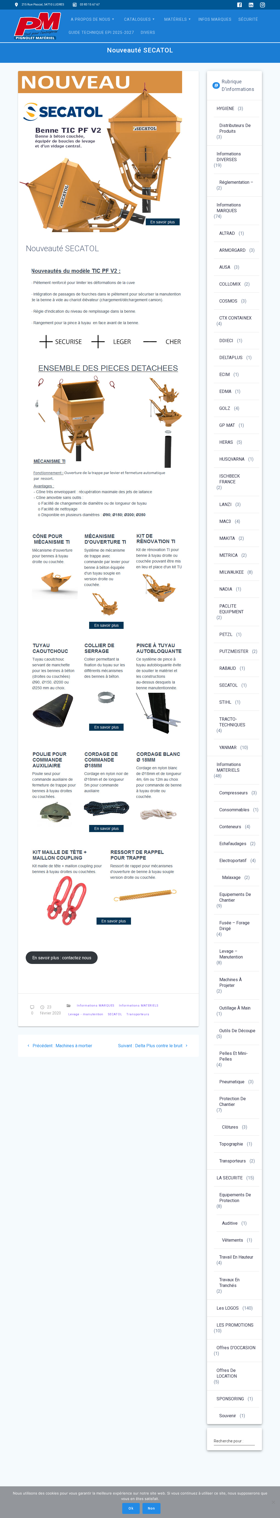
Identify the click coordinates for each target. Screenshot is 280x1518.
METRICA (228, 555)
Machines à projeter (230, 982)
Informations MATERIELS (138, 1005)
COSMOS (228, 301)
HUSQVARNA (231, 459)
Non (151, 1508)
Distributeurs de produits (235, 128)
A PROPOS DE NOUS (90, 19)
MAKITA (227, 538)
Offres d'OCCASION (236, 1347)
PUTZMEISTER (233, 651)
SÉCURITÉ (248, 19)
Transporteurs (137, 1014)
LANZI (225, 504)
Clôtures (230, 1127)
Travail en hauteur (236, 1257)
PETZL (225, 634)
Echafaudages (232, 843)
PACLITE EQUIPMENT (231, 608)
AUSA (224, 267)
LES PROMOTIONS (235, 1325)
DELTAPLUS (231, 357)
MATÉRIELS (175, 19)
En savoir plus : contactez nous (61, 957)
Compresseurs (233, 792)
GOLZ (224, 408)
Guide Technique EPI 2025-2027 (101, 32)
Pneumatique (231, 1081)
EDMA (225, 391)
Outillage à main (234, 1008)
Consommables (234, 809)
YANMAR (228, 747)
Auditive (230, 1223)
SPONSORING (230, 1398)
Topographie (231, 1144)
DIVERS (148, 32)
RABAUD (227, 668)
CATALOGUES (137, 19)
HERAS (226, 442)
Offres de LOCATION (227, 1373)
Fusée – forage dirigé (234, 925)
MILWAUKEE (231, 572)
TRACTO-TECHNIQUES (232, 722)
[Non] (273, 1502)
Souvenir (227, 1415)
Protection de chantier (232, 1101)
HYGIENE (225, 108)
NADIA (225, 589)
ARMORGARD (232, 250)
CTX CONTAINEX (235, 318)
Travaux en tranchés (229, 1282)
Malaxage (231, 877)
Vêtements (232, 1240)
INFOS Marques (215, 19)
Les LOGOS (228, 1308)
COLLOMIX (230, 284)
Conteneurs (230, 826)
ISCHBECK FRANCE (229, 479)
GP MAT (227, 425)
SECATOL (115, 1014)
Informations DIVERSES (229, 156)
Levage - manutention (85, 1014)
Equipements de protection (235, 1197)
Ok (131, 1508)
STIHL (225, 702)
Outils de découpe (237, 1030)
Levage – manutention (231, 954)
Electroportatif (233, 860)
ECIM (224, 374)
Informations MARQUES (95, 1005)
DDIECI (226, 340)
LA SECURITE (230, 1177)
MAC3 (225, 521)
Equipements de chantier (235, 897)
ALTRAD (227, 233)
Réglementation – (236, 182)
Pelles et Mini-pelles (233, 1056)
